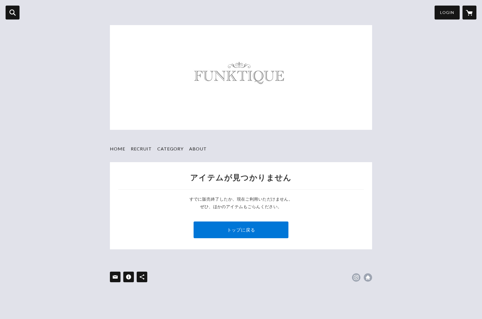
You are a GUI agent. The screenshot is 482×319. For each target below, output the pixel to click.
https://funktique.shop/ (368, 277)
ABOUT (198, 148)
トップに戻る (241, 229)
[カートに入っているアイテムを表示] (469, 13)
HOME (117, 148)
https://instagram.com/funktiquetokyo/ (356, 277)
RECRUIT (141, 148)
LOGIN (447, 12)
